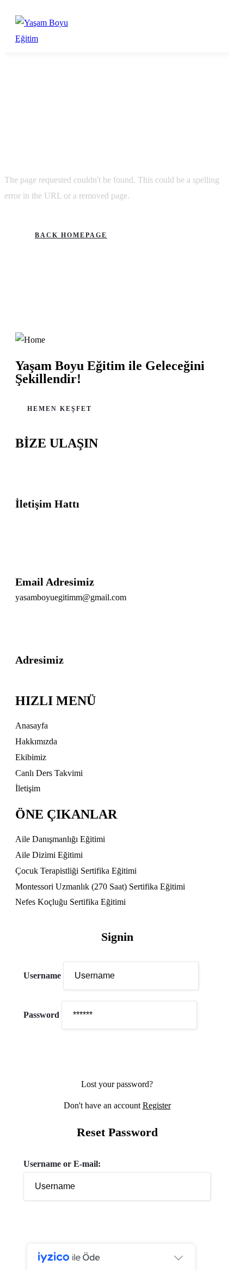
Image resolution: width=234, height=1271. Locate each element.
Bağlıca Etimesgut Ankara (60, 674)
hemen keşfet (59, 409)
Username (42, 975)
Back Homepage (71, 235)
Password (41, 1014)
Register (157, 1105)
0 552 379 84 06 (43, 519)
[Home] (30, 340)
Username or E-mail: (62, 1163)
